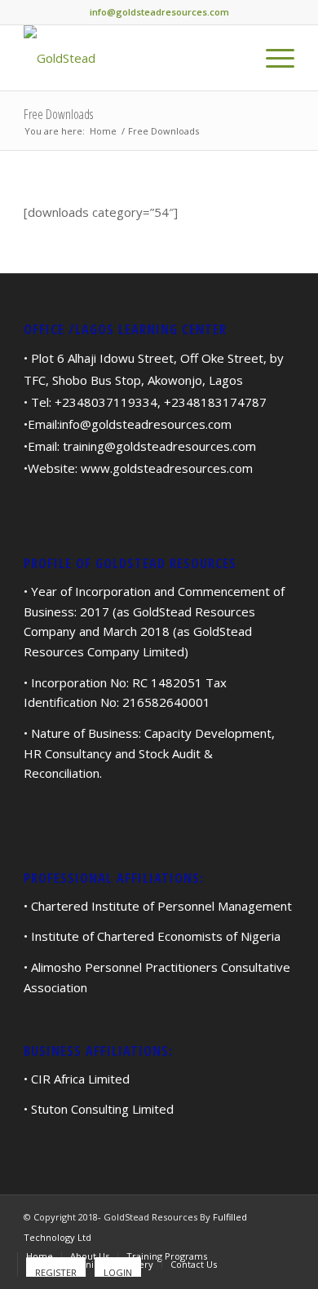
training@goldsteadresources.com (159, 446)
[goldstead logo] (132, 57)
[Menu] (272, 57)
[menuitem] (272, 57)
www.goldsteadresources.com (167, 468)
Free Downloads (58, 114)
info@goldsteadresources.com (146, 424)
